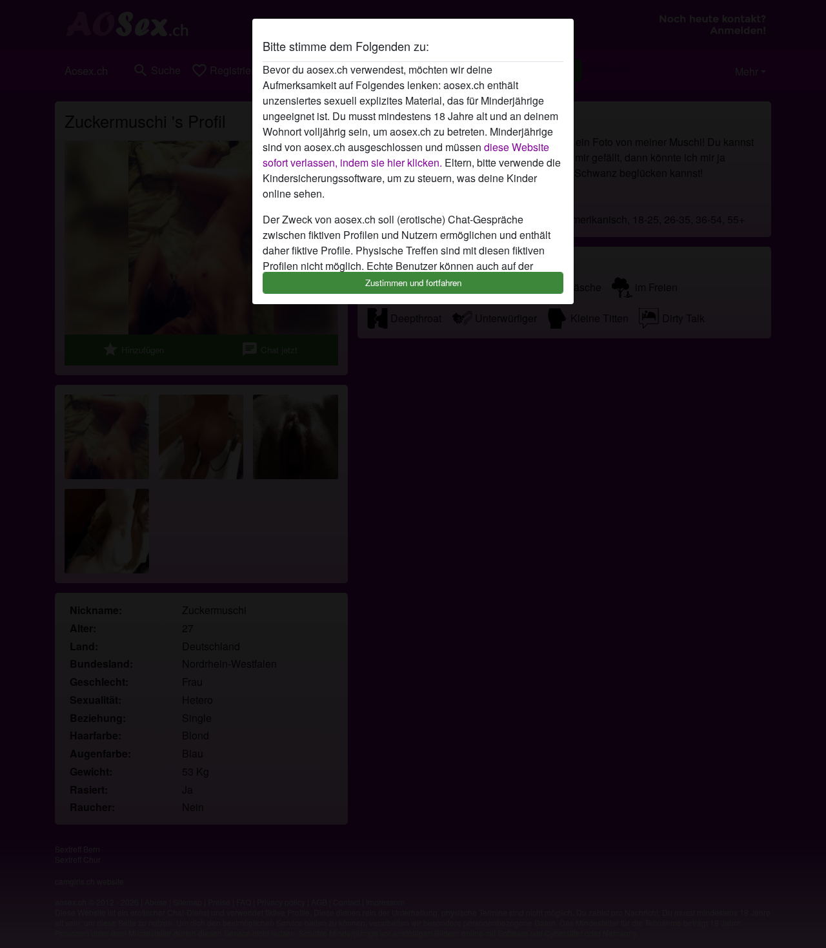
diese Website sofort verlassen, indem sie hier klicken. (406, 154)
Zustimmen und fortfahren (413, 282)
